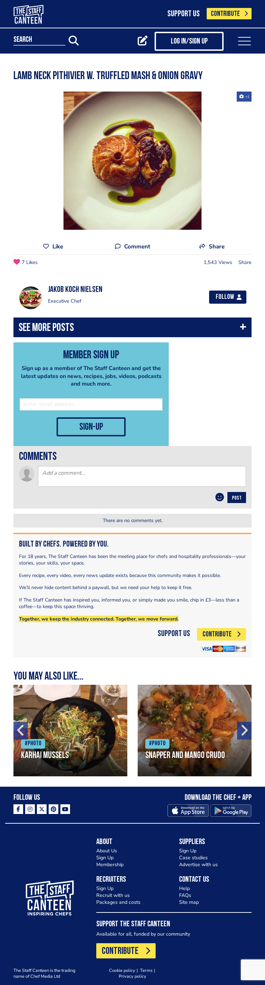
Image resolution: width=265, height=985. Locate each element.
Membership (110, 864)
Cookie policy (122, 970)
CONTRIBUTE (225, 14)
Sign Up (105, 857)
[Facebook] (18, 809)
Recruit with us (113, 895)
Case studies (193, 857)
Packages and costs (118, 902)
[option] (132, 161)
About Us (106, 850)
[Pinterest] (53, 809)
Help (184, 888)
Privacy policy (132, 976)
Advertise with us (198, 864)
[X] (42, 809)
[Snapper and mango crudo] (195, 730)
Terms (146, 970)
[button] (132, 329)
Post (237, 498)
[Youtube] (65, 809)
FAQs (185, 895)
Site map (189, 902)
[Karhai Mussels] (70, 730)
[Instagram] (30, 809)
